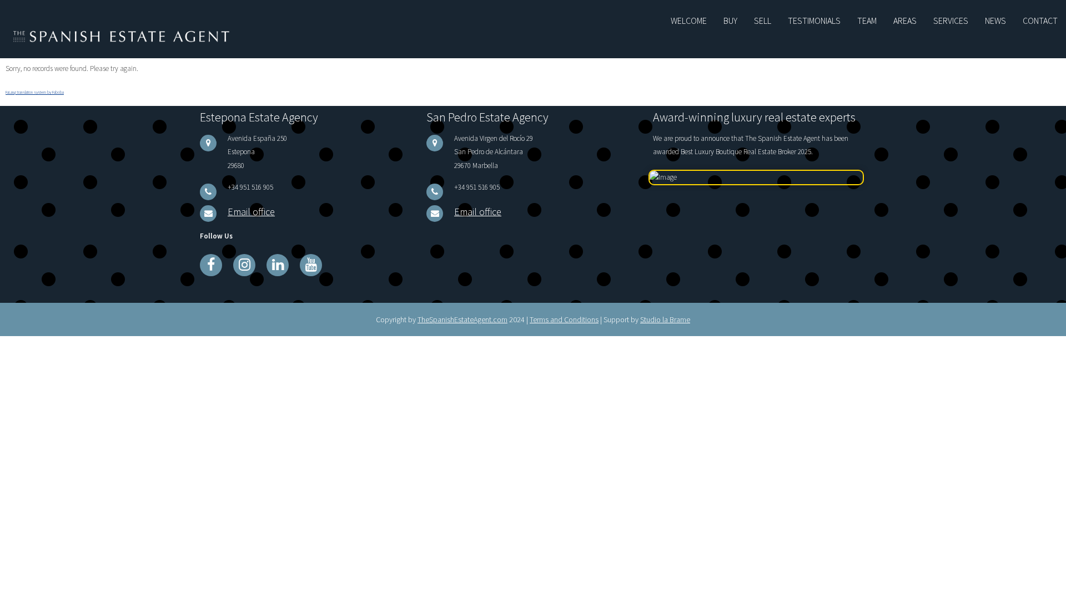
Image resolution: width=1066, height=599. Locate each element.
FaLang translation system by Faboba (35, 89)
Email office (245, 204)
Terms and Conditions (564, 310)
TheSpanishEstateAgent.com (462, 310)
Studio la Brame (665, 310)
